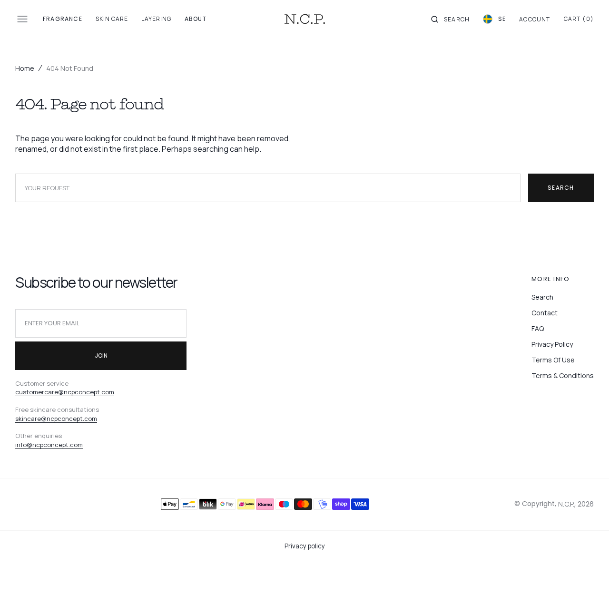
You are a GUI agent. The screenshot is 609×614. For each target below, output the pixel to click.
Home (24, 68)
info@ (23, 444)
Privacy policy (305, 546)
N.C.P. (566, 503)
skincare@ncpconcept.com (56, 418)
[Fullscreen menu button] (22, 19)
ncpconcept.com (57, 444)
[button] (450, 19)
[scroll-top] (587, 592)
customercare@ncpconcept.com (64, 392)
